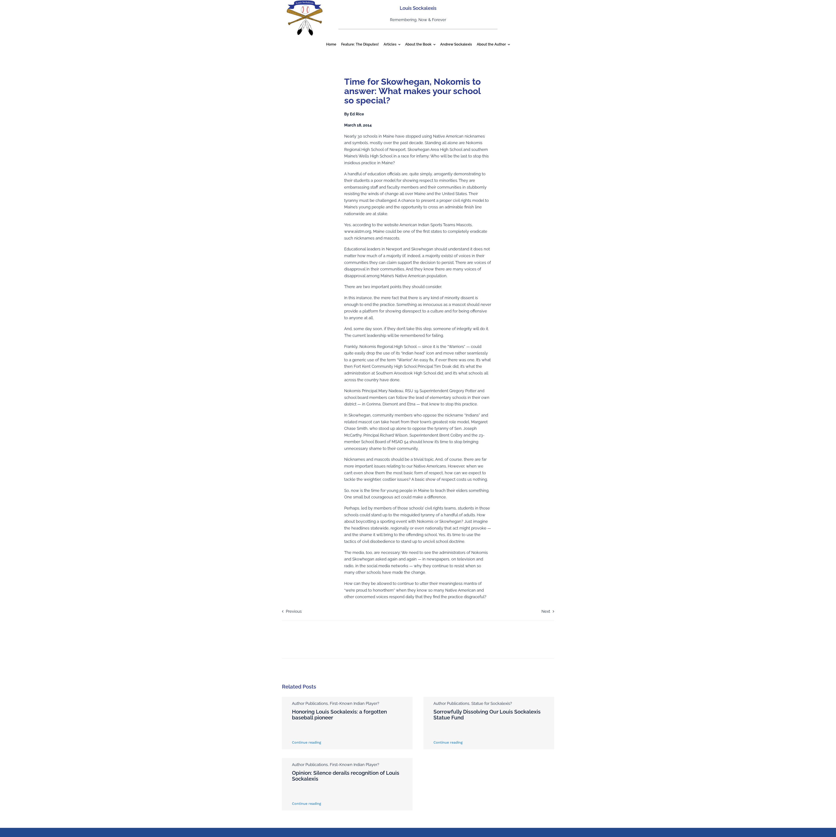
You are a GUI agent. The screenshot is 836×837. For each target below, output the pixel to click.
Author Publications (310, 703)
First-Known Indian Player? (354, 703)
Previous (294, 611)
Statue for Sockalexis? (491, 703)
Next (545, 611)
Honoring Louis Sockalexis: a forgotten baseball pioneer (339, 715)
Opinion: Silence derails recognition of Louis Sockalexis (345, 776)
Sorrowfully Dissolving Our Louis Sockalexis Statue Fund (487, 715)
